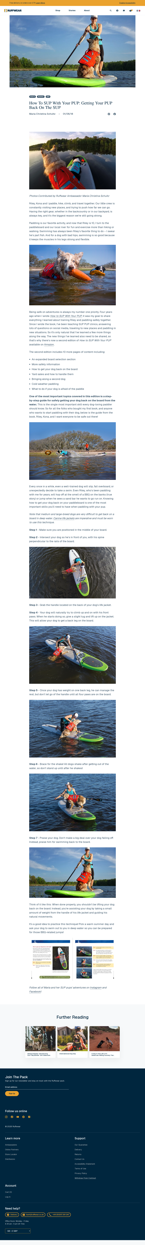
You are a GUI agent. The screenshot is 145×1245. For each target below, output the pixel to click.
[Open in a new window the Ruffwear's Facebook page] (12, 1117)
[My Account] (117, 10)
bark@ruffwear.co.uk (35, 1215)
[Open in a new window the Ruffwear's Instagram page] (6, 1117)
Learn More (40, 3)
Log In (8, 1197)
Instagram (95, 987)
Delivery (78, 1149)
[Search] (111, 10)
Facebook (35, 991)
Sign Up (12, 1093)
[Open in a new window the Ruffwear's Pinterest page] (23, 1117)
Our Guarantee (81, 1145)
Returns (78, 1154)
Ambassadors (11, 1145)
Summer (41, 96)
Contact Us (79, 1159)
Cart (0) (8, 1192)
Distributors (10, 1159)
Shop (57, 10)
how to (32, 96)
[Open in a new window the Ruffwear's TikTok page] (29, 1117)
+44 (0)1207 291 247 (61, 1215)
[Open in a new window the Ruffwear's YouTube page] (18, 1117)
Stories (72, 10)
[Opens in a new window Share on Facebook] (114, 113)
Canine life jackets (63, 518)
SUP (48, 96)
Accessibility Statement (85, 1164)
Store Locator (11, 1154)
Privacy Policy (81, 1173)
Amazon (49, 344)
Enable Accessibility (127, 3)
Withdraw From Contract (85, 1178)
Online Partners (11, 1149)
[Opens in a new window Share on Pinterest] (109, 113)
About (87, 10)
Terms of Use (80, 1168)
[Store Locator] (124, 10)
